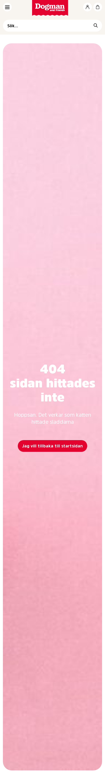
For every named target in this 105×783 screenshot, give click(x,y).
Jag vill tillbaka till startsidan (52, 446)
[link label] (52, 8)
